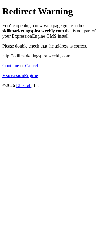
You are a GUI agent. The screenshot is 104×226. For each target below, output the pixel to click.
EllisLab (23, 85)
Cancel (31, 65)
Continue (10, 65)
